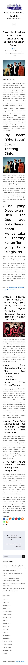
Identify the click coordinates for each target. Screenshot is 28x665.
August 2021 (6, 626)
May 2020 (5, 653)
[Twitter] (7, 518)
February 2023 (7, 605)
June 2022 (5, 620)
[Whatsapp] (4, 522)
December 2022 (7, 611)
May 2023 (5, 599)
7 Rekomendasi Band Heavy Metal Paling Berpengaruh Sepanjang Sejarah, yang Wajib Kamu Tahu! (14, 568)
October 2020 (7, 647)
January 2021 (6, 638)
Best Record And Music (14, 14)
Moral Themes (20, 661)
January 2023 (6, 608)
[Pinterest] (16, 518)
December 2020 (7, 641)
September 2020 (7, 650)
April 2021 (6, 629)
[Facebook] (4, 518)
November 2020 (7, 644)
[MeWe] (19, 518)
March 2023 (6, 602)
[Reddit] (10, 518)
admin (6, 524)
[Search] (23, 556)
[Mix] (22, 518)
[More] (7, 522)
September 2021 (7, 623)
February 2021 (7, 635)
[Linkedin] (13, 518)
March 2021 (6, 632)
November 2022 (7, 614)
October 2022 (7, 617)
